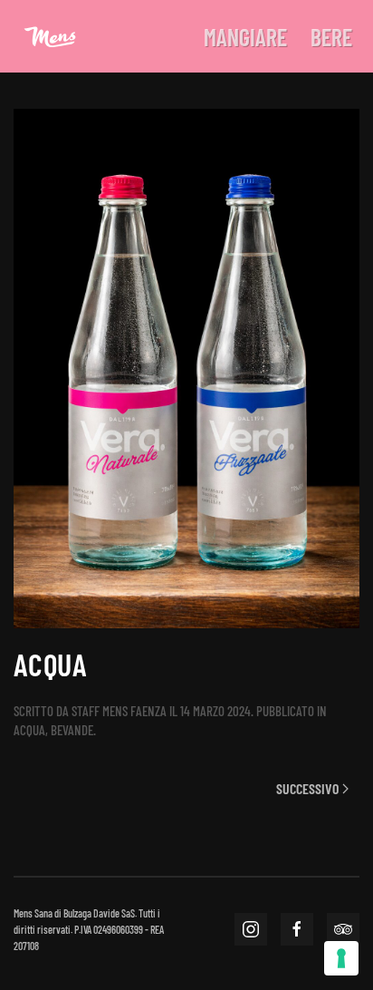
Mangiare (245, 37)
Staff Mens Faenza (119, 711)
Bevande (72, 730)
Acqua (29, 730)
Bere (331, 37)
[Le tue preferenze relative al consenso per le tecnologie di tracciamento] (341, 958)
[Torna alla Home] (50, 36)
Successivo (307, 788)
